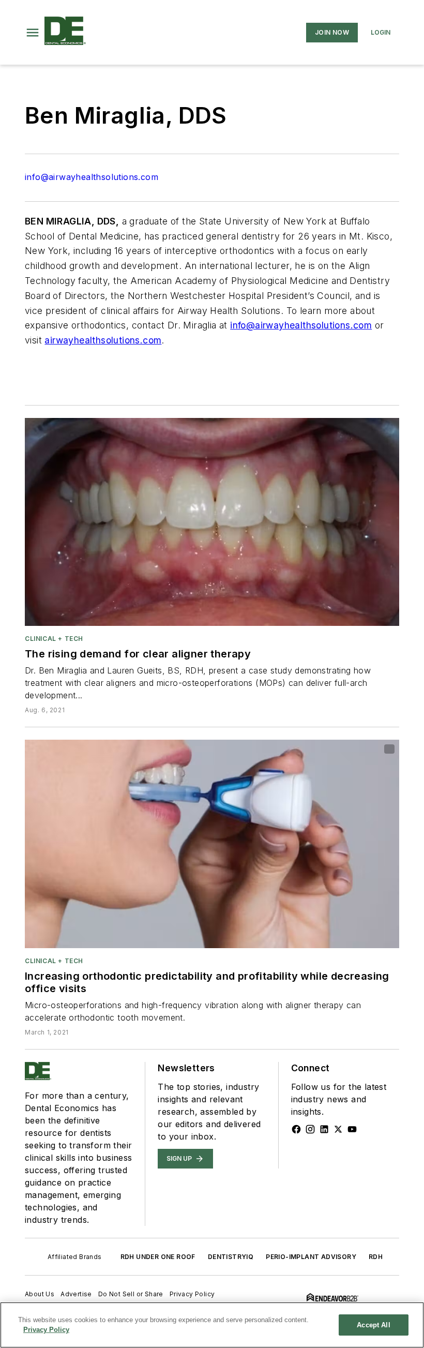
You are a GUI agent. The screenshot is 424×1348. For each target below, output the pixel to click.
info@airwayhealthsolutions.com (91, 177)
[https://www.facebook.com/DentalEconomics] (296, 1129)
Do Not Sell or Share (130, 1294)
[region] (212, 1325)
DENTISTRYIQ (230, 1257)
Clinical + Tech (54, 638)
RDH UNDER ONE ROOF (157, 1257)
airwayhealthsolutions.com (102, 340)
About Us (39, 1294)
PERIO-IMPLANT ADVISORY (311, 1257)
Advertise (76, 1294)
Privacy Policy (192, 1294)
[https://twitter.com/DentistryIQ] (338, 1129)
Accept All (373, 1325)
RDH (376, 1257)
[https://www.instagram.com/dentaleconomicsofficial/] (310, 1129)
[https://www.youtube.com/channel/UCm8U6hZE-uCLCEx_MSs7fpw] (352, 1129)
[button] (32, 32)
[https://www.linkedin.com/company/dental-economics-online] (324, 1129)
